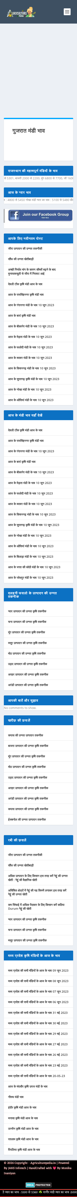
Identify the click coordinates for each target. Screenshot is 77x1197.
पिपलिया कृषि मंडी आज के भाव (24, 1150)
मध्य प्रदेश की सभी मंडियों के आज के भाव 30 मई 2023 (38, 1023)
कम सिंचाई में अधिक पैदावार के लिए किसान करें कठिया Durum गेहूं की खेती (36, 907)
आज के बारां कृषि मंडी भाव (22, 315)
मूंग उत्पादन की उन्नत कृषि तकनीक (26, 632)
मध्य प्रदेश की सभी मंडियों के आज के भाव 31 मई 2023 (38, 1013)
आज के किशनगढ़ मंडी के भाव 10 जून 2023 (32, 368)
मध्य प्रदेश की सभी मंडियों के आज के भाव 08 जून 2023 (38, 981)
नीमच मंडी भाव (16, 1097)
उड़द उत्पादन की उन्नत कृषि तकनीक (27, 664)
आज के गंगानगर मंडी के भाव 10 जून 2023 (31, 305)
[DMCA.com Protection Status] (39, 1186)
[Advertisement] (38, 70)
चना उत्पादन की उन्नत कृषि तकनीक (27, 622)
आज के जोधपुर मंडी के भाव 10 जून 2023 (30, 577)
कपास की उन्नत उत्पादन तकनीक (25, 735)
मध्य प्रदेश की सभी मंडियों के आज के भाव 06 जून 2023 (38, 1002)
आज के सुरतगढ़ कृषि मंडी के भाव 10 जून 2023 (33, 379)
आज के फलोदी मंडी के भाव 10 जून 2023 (30, 347)
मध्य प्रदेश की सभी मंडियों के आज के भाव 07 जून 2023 (38, 991)
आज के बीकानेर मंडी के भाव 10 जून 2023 (31, 326)
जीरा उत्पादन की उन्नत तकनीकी (25, 248)
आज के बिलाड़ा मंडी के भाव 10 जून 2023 (30, 556)
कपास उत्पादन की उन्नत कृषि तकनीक (28, 809)
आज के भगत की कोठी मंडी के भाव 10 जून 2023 (34, 567)
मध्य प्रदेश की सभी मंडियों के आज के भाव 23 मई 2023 (38, 1065)
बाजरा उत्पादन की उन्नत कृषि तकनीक (28, 746)
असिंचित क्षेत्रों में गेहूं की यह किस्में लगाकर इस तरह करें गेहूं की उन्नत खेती (37, 892)
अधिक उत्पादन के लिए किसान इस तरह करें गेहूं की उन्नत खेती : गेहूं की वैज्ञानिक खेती (38, 878)
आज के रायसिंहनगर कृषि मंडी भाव (26, 294)
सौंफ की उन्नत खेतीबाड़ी (21, 259)
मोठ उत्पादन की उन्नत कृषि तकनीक (27, 653)
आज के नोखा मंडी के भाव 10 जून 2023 (29, 389)
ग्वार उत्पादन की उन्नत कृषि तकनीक (27, 611)
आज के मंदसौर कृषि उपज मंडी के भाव (27, 1086)
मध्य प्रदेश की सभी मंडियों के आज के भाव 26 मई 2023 (38, 1055)
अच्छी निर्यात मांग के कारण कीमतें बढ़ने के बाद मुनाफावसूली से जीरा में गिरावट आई (32, 271)
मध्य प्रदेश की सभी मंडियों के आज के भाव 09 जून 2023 (38, 970)
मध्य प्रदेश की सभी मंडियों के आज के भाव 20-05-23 (36, 1076)
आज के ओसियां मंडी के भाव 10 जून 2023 (30, 400)
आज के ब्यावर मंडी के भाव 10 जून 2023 (30, 358)
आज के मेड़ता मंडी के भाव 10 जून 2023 (30, 337)
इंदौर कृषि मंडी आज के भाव (22, 1107)
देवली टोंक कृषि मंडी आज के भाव (25, 284)
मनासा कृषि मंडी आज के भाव (23, 1118)
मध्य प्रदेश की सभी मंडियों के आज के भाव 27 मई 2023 (38, 1044)
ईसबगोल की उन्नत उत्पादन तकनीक (27, 819)
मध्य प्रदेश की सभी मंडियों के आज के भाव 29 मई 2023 (38, 1034)
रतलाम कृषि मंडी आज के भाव (23, 1139)
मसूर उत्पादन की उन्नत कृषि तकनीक (27, 643)
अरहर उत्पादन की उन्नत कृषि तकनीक (28, 674)
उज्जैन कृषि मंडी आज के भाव (23, 1129)
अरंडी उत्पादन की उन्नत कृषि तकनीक (28, 685)
